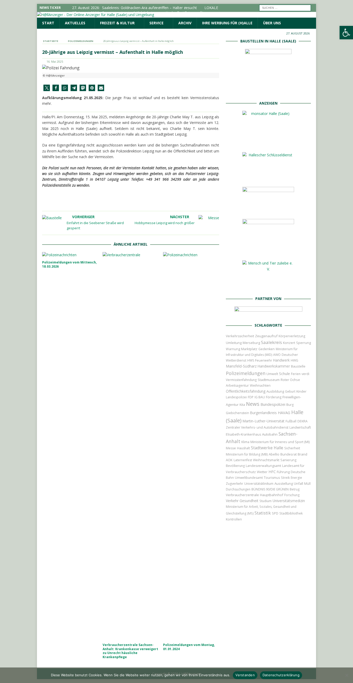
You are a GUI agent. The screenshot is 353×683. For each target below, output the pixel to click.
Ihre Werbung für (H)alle (227, 22)
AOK (229, 460)
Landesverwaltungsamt (263, 466)
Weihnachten (260, 385)
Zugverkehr (234, 483)
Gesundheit (249, 500)
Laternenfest (243, 460)
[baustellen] (268, 90)
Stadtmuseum (269, 379)
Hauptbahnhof (271, 495)
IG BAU (260, 397)
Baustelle (298, 366)
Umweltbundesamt (249, 477)
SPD (275, 513)
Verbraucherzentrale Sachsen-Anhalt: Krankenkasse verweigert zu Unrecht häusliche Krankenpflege (130, 651)
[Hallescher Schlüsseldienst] (268, 177)
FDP (251, 397)
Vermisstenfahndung (241, 380)
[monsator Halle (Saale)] (268, 142)
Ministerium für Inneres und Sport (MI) (280, 441)
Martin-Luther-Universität (263, 420)
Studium (265, 501)
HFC (272, 471)
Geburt (290, 391)
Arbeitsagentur (237, 385)
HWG (294, 360)
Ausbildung (275, 391)
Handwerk (281, 360)
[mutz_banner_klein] (268, 313)
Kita (242, 404)
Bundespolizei (272, 404)
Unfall (298, 483)
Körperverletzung (292, 336)
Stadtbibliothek (291, 513)
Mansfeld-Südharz (241, 366)
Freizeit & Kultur (117, 22)
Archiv (184, 22)
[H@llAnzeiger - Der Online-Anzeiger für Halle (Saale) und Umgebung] (95, 14)
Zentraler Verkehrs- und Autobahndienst (257, 427)
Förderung (273, 397)
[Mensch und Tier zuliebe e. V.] (268, 286)
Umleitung (234, 342)
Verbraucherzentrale (242, 495)
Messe (231, 448)
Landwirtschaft (300, 427)
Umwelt (272, 374)
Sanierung (288, 460)
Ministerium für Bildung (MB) (247, 454)
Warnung (233, 349)
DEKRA (302, 421)
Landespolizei (236, 397)
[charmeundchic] (268, 209)
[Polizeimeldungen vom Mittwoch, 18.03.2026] (70, 255)
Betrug (295, 489)
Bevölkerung (235, 466)
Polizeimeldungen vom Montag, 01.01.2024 (189, 647)
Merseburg (251, 342)
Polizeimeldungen (245, 373)
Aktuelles (75, 22)
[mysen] (268, 250)
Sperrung (303, 342)
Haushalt (243, 448)
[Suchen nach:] (285, 7)
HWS (250, 360)
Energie (296, 477)
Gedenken (266, 349)
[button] (46, 88)
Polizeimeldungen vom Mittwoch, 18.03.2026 (69, 264)
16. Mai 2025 (55, 61)
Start (48, 22)
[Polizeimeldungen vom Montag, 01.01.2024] (191, 446)
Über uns (272, 22)
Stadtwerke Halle (267, 448)
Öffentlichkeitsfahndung (245, 391)
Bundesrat (288, 454)
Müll (307, 483)
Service (156, 22)
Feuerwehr (263, 360)
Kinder (301, 391)
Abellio (274, 454)
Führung (283, 471)
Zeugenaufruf (266, 336)
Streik (285, 477)
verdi (305, 374)
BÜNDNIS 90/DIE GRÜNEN (270, 489)
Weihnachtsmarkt (266, 460)
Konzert (289, 343)
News (252, 403)
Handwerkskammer (274, 366)
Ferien (296, 374)
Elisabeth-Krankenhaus (243, 434)
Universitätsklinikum (258, 483)
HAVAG (284, 412)
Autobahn (270, 434)
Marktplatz (249, 349)
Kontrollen (234, 519)
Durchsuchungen (238, 489)
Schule (284, 373)
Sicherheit (292, 448)
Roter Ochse (290, 379)
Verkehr (232, 500)
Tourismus (272, 477)
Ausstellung (283, 483)
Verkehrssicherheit (240, 336)
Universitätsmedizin (289, 500)
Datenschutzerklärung (281, 675)
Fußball (291, 421)
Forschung (292, 495)
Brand (302, 454)
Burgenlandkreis (263, 412)
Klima (245, 442)
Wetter (262, 471)
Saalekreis (271, 342)
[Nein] (346, 675)
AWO (277, 354)
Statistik (263, 513)
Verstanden (245, 675)
